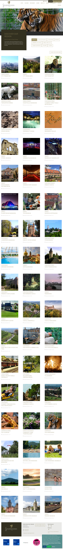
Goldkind (26, 3)
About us (42, 3)
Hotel (22, 3)
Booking (50, 1)
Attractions (50, 39)
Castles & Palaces (42, 39)
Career (47, 3)
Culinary (50, 45)
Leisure (37, 3)
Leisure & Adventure (36, 45)
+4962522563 (26, 529)
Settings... (53, 546)
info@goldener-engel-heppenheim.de (28, 533)
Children (44, 45)
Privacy (52, 531)
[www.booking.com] (6, 542)
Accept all (49, 546)
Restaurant (32, 3)
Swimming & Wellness (36, 42)
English (45, 1)
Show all (34, 39)
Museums (57, 39)
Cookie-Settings (55, 531)
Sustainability (53, 3)
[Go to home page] (9, 4)
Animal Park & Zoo (47, 42)
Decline (44, 546)
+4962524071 (27, 530)
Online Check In (58, 1)
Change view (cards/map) (56, 52)
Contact (59, 3)
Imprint (49, 531)
